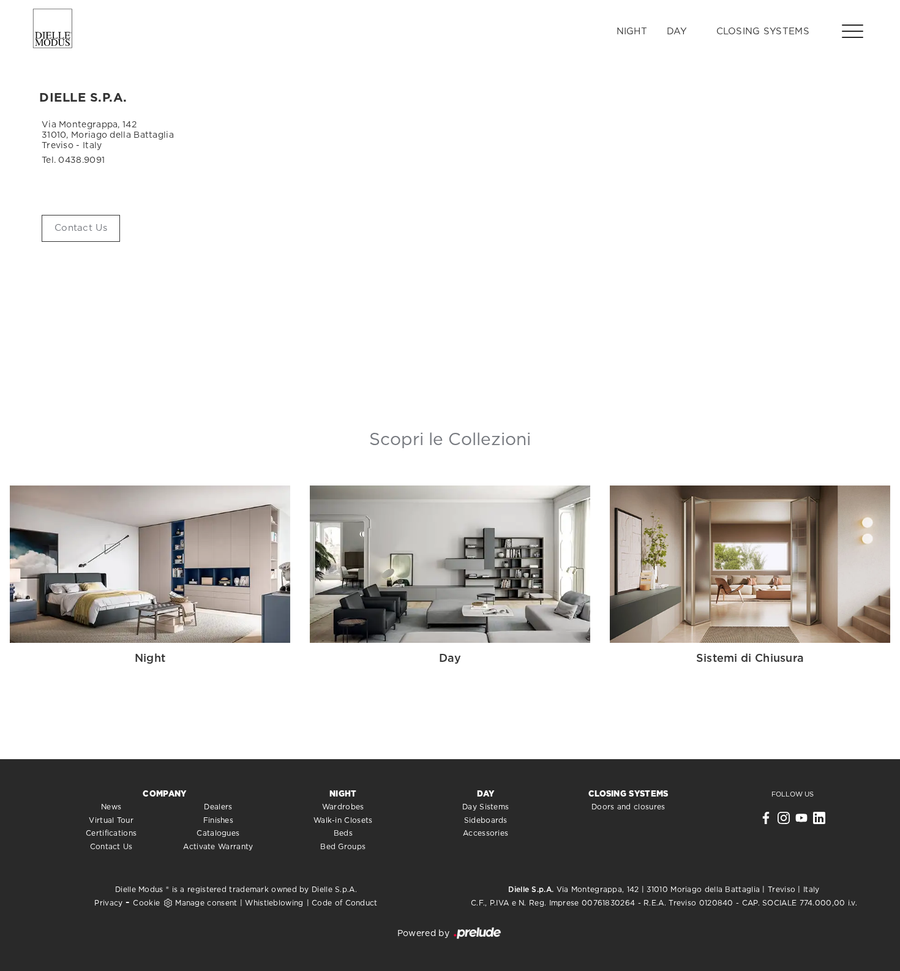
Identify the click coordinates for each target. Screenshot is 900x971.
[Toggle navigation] (852, 30)
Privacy (108, 903)
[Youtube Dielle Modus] (801, 821)
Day (677, 31)
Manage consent (206, 903)
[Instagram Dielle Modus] (783, 821)
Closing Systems (763, 31)
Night (632, 31)
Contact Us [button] (80, 228)
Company (164, 794)
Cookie (146, 903)
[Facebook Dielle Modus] (766, 821)
